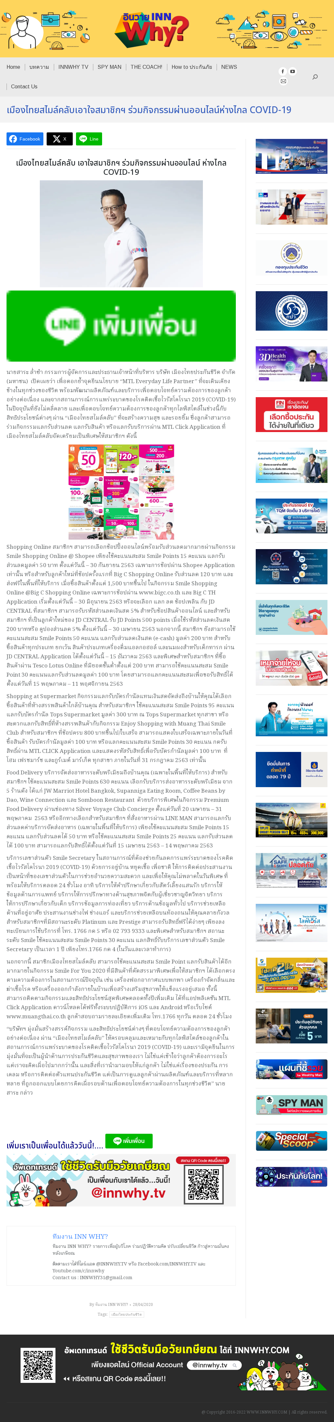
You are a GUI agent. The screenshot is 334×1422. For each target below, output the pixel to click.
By (108, 1305)
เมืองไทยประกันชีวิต (127, 1314)
